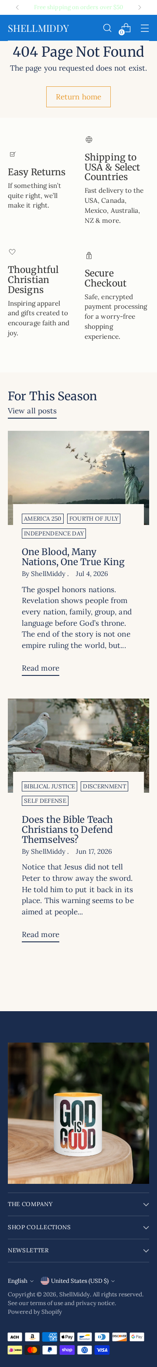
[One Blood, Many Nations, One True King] (78, 478)
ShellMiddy (74, 1294)
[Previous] (17, 7)
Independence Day (54, 533)
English (17, 1281)
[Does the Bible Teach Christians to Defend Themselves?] (78, 746)
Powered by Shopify (35, 1312)
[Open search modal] (107, 28)
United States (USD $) (80, 1281)
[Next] (139, 7)
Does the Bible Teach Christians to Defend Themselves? (67, 829)
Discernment (104, 786)
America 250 (42, 518)
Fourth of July (94, 518)
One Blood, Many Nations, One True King (73, 557)
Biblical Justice (49, 786)
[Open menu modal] (145, 28)
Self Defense (45, 801)
